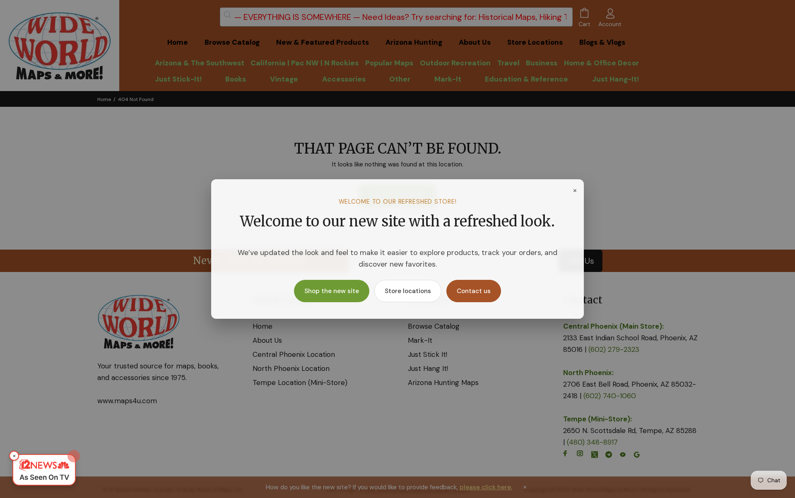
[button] (44, 470)
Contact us (474, 291)
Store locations (408, 291)
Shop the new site (331, 291)
